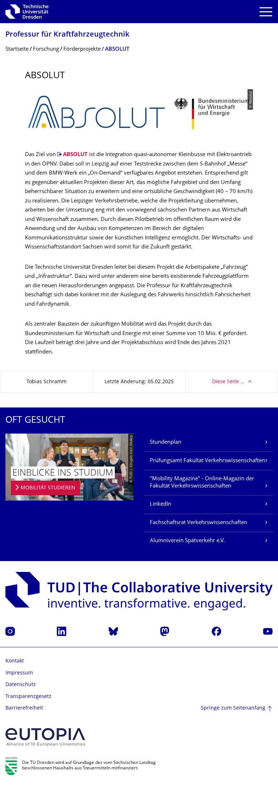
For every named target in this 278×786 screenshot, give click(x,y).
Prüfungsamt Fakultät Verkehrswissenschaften (207, 461)
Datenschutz (20, 684)
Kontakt (14, 661)
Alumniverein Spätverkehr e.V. (187, 541)
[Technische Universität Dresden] (27, 11)
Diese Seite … (228, 382)
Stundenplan (165, 442)
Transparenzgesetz (28, 696)
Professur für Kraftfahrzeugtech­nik (67, 35)
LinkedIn (160, 504)
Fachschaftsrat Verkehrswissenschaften (198, 523)
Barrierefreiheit (24, 708)
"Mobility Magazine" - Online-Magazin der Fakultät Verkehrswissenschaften (202, 482)
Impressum (19, 673)
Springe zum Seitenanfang (233, 708)
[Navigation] (266, 11)
